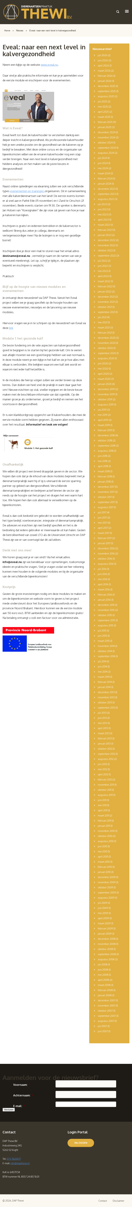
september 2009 (107, 892)
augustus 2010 (106, 841)
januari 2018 (104, 481)
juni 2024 (103, 163)
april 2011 (102, 810)
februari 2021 (105, 332)
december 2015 (106, 604)
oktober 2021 (105, 306)
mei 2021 (102, 322)
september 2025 (107, 91)
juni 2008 (103, 969)
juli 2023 (102, 204)
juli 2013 (102, 712)
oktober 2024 (105, 142)
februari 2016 (105, 594)
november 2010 (106, 830)
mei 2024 (103, 168)
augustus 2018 (106, 450)
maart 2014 (104, 676)
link (11, 328)
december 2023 (106, 188)
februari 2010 (105, 866)
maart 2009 (104, 923)
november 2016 (106, 553)
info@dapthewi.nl (20, 1163)
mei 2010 (102, 851)
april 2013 (103, 728)
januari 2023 (104, 235)
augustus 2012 (105, 759)
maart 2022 (104, 281)
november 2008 (107, 943)
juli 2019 (102, 409)
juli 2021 (102, 317)
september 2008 (107, 954)
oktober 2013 (105, 702)
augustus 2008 (106, 959)
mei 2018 (102, 461)
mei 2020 (103, 368)
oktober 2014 (105, 651)
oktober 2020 (105, 348)
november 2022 (106, 245)
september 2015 (106, 620)
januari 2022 (104, 291)
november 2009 (107, 882)
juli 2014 (102, 661)
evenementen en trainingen (27, 191)
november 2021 (106, 301)
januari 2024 (104, 183)
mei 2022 (103, 271)
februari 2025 (105, 122)
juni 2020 (103, 363)
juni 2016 (102, 574)
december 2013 (106, 692)
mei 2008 (103, 974)
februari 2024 (105, 178)
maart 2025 (104, 116)
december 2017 (106, 486)
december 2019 (106, 389)
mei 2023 (103, 214)
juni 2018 (102, 455)
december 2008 (107, 938)
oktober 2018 (105, 440)
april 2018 (103, 466)
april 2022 (103, 276)
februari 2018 (105, 476)
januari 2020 (105, 384)
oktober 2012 (105, 748)
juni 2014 (102, 666)
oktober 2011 (104, 789)
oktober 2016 (105, 558)
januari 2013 (104, 743)
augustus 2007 (106, 1021)
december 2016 (106, 548)
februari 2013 (105, 738)
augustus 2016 (106, 563)
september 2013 (106, 707)
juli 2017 (102, 512)
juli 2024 (102, 158)
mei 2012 (102, 769)
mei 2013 (102, 723)
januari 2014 (104, 687)
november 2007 (106, 1005)
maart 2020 (104, 378)
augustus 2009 (106, 897)
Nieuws (19, 30)
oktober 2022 (105, 250)
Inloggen (80, 1142)
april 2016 (103, 584)
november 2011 (106, 784)
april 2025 (103, 111)
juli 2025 (102, 101)
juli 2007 (102, 1026)
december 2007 (106, 1000)
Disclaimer (118, 1200)
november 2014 (106, 646)
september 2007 (107, 1015)
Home (7, 30)
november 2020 (107, 342)
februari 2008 (105, 990)
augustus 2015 (105, 625)
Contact (102, 1200)
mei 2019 (102, 414)
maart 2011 (103, 815)
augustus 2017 (105, 507)
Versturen (8, 1109)
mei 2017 (102, 522)
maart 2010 (104, 861)
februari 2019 (105, 430)
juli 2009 (102, 902)
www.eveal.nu (49, 64)
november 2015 (106, 610)
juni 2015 (102, 635)
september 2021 (106, 312)
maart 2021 (104, 327)
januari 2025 (104, 127)
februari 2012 (105, 779)
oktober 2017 (105, 497)
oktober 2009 (105, 887)
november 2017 (106, 491)
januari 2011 (104, 825)
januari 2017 (104, 543)
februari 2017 (105, 538)
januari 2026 (105, 80)
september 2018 (106, 445)
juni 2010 (102, 846)
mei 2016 (102, 579)
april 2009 (103, 918)
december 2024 (106, 132)
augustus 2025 (106, 96)
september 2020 (107, 353)
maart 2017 (103, 532)
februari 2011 (104, 820)
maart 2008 (104, 985)
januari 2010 (104, 872)
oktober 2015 (105, 615)
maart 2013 (104, 733)
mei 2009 (103, 913)
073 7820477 (14, 1158)
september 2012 (106, 753)
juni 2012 (102, 764)
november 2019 (106, 394)
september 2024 (107, 147)
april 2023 (103, 219)
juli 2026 (102, 55)
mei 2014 (102, 671)
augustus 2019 (106, 404)
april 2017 (103, 527)
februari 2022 (105, 286)
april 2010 (103, 856)
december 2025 (106, 86)
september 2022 (107, 255)
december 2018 (106, 435)
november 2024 (106, 137)
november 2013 (106, 697)
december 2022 (106, 240)
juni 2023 (103, 209)
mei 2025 (103, 106)
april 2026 (103, 65)
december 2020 (107, 337)
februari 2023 (105, 229)
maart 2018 (104, 471)
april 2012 (103, 774)
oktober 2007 (105, 1010)
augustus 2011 (105, 794)
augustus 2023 (106, 199)
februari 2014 (105, 681)
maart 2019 (104, 425)
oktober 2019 (105, 399)
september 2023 (107, 193)
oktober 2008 (105, 949)
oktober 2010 (105, 836)
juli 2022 (102, 260)
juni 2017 (102, 517)
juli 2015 (102, 630)
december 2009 (107, 877)
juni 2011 (102, 800)
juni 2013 (102, 717)
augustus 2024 (106, 152)
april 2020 (103, 373)
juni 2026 (103, 60)
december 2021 (106, 296)
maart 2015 (104, 640)
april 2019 (103, 419)
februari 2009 (105, 928)
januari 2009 (105, 933)
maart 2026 (104, 70)
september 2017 (106, 502)
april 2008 (103, 979)
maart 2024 (104, 173)
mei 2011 (102, 805)
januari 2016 (104, 599)
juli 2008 (102, 964)
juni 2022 (103, 265)
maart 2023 (104, 224)
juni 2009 (103, 907)
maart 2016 (104, 589)
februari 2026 (105, 75)
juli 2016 (102, 568)
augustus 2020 (106, 358)
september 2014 (106, 656)
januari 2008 (105, 995)
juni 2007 (103, 1031)
